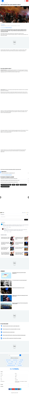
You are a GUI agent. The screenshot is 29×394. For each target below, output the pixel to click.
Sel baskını (12, 361)
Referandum (20, 361)
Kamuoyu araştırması (23, 184)
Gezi (1, 378)
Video (1, 379)
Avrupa (1, 373)
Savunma (20, 363)
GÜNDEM (3, 271)
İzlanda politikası (19, 365)
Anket (17, 184)
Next (1, 376)
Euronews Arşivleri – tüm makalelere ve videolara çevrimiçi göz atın (21, 381)
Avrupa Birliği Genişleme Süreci (11, 365)
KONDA (13, 184)
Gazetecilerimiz (2, 381)
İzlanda (8, 361)
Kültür (15, 378)
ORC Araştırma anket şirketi (5, 186)
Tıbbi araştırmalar (10, 363)
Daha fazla (2, 386)
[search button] (20, 355)
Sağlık (15, 376)
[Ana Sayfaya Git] (3, 1)
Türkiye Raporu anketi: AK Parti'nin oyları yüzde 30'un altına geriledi (9, 178)
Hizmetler (2, 384)
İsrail (16, 361)
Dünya (16, 373)
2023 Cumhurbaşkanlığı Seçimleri (6, 184)
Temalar (2, 371)
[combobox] (14, 355)
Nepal (15, 363)
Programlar (16, 379)
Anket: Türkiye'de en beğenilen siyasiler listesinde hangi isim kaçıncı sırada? (10, 180)
